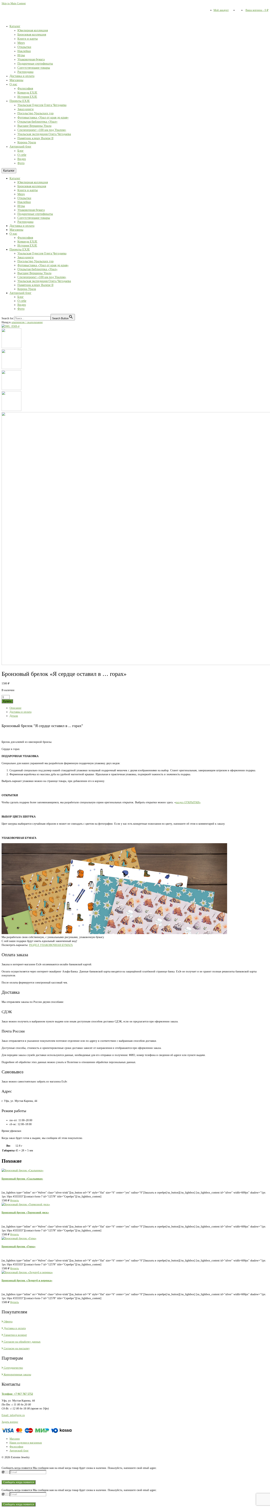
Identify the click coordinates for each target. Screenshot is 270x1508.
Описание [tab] (15, 707)
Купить (7, 701)
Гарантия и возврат (15, 1335)
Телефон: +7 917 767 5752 (17, 1393)
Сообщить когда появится (18, 1482)
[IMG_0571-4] (11, 347)
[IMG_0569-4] (10, 326)
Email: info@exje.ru (13, 1415)
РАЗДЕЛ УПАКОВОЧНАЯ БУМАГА (51, 945)
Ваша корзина (256, 10)
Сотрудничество (13, 1367)
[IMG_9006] (11, 410)
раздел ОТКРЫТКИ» (188, 802)
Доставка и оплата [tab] (20, 711)
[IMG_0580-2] (11, 389)
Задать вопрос (10, 1421)
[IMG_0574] (11, 368)
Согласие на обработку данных (22, 1341)
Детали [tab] (13, 715)
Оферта (7, 1321)
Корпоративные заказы (17, 1374)
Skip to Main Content (14, 3)
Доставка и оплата (14, 1328)
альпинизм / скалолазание (27, 322)
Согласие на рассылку (16, 1348)
